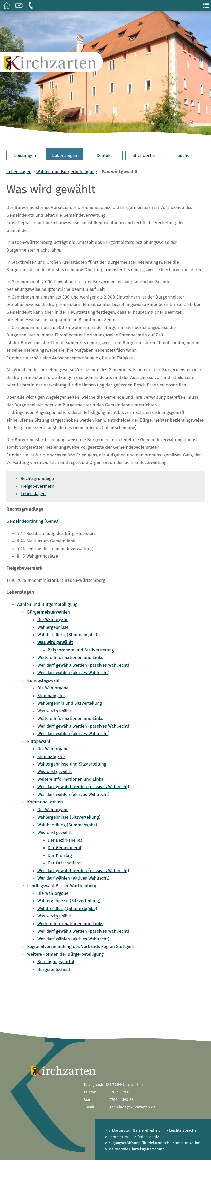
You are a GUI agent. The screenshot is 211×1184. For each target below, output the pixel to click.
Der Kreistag (60, 855)
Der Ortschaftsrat (65, 863)
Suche (183, 155)
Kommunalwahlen (45, 802)
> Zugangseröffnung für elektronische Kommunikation (152, 1143)
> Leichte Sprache (180, 1130)
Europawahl (38, 741)
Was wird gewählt (55, 642)
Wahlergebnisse (52, 627)
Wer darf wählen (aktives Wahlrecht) (73, 672)
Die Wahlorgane (52, 619)
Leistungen (25, 155)
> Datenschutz (146, 1136)
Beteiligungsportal (55, 961)
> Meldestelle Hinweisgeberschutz (134, 1149)
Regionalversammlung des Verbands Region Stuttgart (80, 946)
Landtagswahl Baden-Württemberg (61, 886)
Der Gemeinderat (64, 847)
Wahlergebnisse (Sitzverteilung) (68, 817)
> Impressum (116, 1136)
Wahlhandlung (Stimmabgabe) (67, 635)
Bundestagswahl (43, 680)
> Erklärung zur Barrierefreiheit (132, 1130)
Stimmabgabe (51, 695)
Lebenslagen (64, 155)
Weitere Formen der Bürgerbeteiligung (65, 954)
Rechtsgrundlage (37, 478)
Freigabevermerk (37, 486)
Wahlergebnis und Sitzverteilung (69, 703)
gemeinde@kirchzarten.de (132, 1107)
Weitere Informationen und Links (70, 657)
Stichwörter (144, 155)
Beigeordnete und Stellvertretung (81, 650)
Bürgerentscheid (53, 969)
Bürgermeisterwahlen (48, 612)
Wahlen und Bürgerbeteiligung (66, 171)
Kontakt (104, 155)
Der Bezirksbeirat (65, 840)
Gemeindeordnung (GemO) (33, 521)
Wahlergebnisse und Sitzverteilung (71, 764)
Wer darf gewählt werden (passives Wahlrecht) (83, 665)
